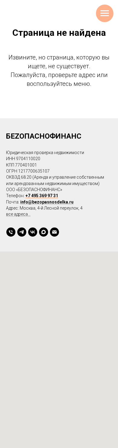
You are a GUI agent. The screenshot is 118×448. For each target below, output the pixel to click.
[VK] (32, 232)
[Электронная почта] (54, 232)
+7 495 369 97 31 (41, 195)
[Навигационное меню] (104, 13)
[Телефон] (10, 232)
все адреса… (18, 214)
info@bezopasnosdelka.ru (47, 202)
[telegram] (21, 232)
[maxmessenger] (43, 232)
